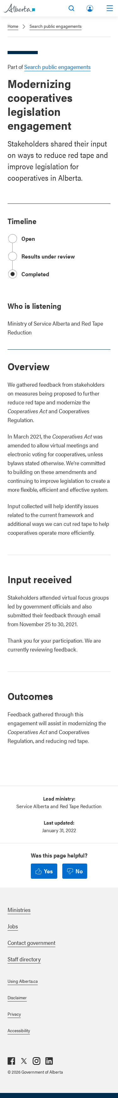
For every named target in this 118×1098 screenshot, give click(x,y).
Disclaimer (17, 997)
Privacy (14, 1014)
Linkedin (49, 1061)
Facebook (11, 1061)
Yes (48, 871)
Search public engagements (55, 26)
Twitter (24, 1061)
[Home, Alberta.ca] (19, 8)
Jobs (13, 926)
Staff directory (24, 959)
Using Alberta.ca (23, 981)
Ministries (19, 910)
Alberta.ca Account (90, 7)
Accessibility (19, 1030)
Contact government (31, 942)
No (79, 871)
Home (13, 26)
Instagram (36, 1061)
